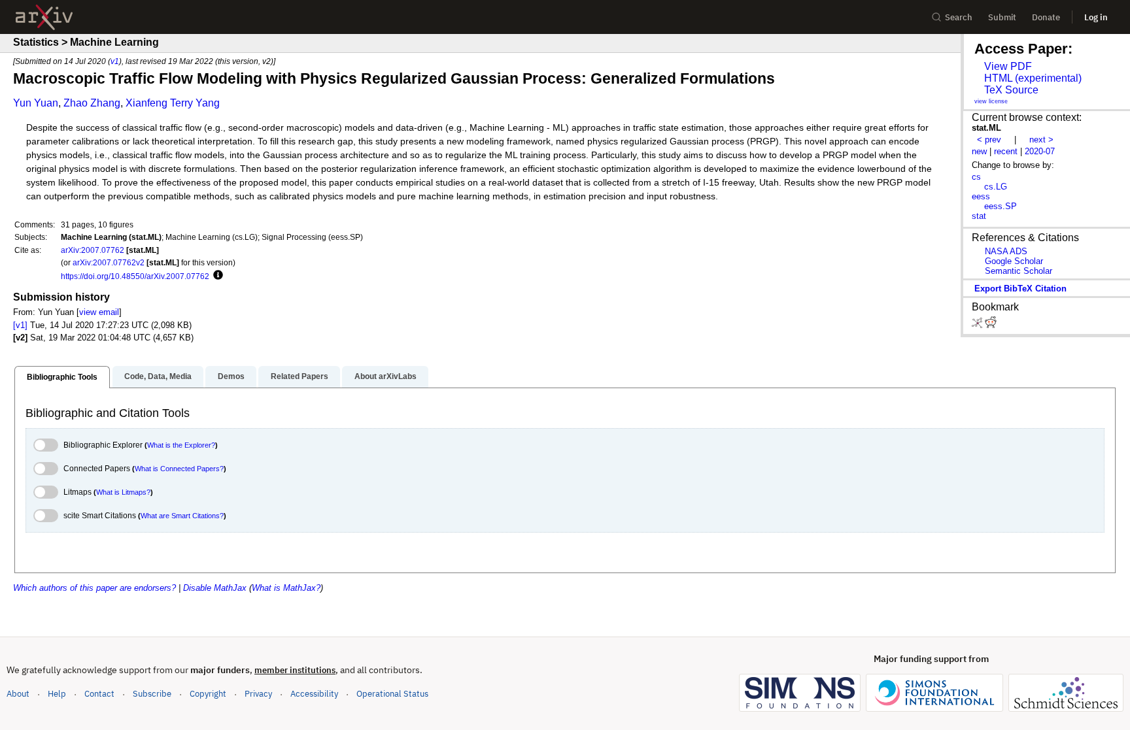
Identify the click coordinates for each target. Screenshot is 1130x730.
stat (979, 216)
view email (99, 312)
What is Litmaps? (123, 492)
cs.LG (995, 186)
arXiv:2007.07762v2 (109, 262)
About (18, 693)
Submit (1002, 17)
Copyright (208, 693)
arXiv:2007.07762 (92, 250)
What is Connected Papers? (179, 469)
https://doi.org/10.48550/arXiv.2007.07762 (135, 276)
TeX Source (1011, 89)
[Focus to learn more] (216, 276)
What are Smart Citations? (182, 516)
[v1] (20, 325)
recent (1006, 151)
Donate (1046, 17)
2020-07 (1040, 151)
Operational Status (392, 693)
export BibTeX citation (1020, 288)
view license (991, 101)
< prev (989, 139)
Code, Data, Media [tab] (158, 376)
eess (981, 196)
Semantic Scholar (1018, 271)
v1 (115, 61)
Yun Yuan (35, 102)
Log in (1096, 17)
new (979, 151)
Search (958, 17)
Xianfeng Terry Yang (173, 102)
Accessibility (314, 693)
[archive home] (44, 17)
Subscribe (152, 693)
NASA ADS (1006, 251)
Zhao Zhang (91, 102)
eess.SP (1000, 206)
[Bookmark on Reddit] (991, 325)
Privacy (258, 693)
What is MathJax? (286, 588)
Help (57, 693)
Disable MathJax (215, 588)
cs (976, 177)
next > (1041, 139)
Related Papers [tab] (299, 376)
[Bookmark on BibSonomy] (978, 325)
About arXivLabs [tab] (385, 376)
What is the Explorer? (181, 445)
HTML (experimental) (1033, 78)
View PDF (1008, 66)
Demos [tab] (231, 376)
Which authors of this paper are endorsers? (94, 588)
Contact (99, 693)
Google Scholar (1014, 261)
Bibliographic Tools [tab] (62, 377)
